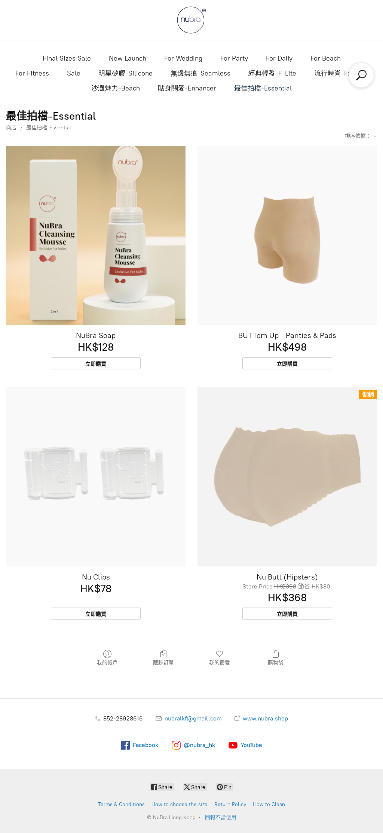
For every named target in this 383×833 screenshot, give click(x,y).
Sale (73, 73)
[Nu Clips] (96, 477)
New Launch (127, 58)
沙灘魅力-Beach (115, 88)
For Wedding (183, 58)
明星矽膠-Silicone (125, 73)
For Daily (279, 58)
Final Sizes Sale (67, 58)
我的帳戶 (107, 663)
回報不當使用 (220, 817)
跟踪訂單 (163, 663)
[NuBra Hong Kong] (191, 20)
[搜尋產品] (361, 75)
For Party (234, 58)
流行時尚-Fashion (341, 73)
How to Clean (269, 804)
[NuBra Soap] (96, 235)
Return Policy (230, 804)
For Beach (325, 58)
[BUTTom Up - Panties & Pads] (287, 235)
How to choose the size (179, 804)
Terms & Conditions (121, 804)
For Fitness (32, 73)
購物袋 (276, 663)
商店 (11, 128)
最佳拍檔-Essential (263, 88)
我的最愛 (219, 663)
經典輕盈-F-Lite (272, 73)
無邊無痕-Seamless (200, 73)
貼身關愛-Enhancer (187, 88)
